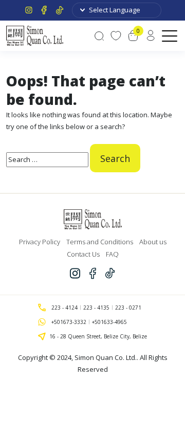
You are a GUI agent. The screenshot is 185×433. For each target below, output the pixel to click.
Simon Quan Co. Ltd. (106, 357)
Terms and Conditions (99, 241)
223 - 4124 (64, 307)
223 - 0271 (128, 307)
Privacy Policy (39, 241)
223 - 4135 (96, 307)
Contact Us (83, 254)
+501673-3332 (68, 321)
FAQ (112, 254)
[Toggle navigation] (170, 35)
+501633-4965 (109, 321)
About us (152, 241)
